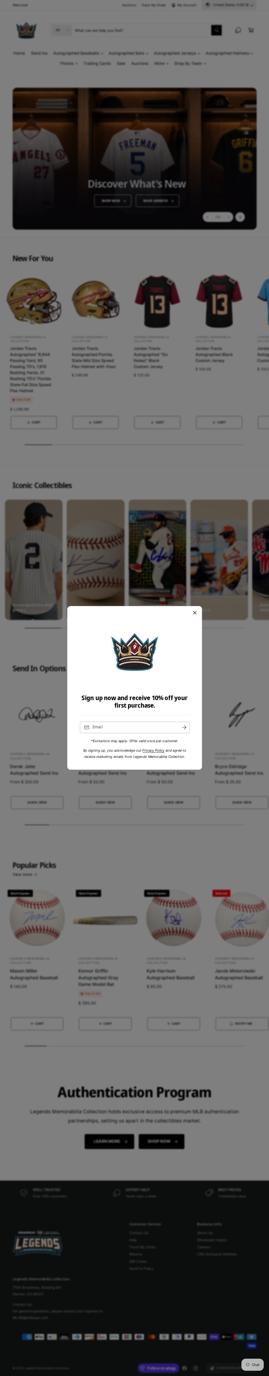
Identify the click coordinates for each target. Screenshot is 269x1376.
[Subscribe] (183, 727)
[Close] (195, 613)
